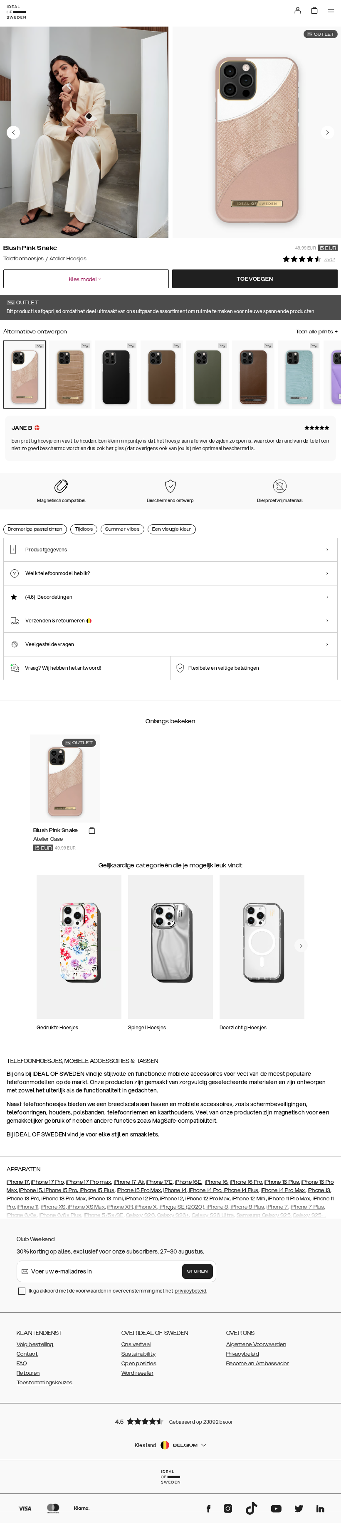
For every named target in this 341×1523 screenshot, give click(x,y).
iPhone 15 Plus (96, 1190)
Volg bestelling (35, 1344)
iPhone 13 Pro (23, 1199)
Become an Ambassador (257, 1363)
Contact (27, 1354)
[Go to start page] (16, 12)
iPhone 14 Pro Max (283, 1190)
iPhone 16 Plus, (282, 1182)
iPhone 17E (159, 1182)
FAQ (22, 1363)
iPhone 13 (319, 1190)
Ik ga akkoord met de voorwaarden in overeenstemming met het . (118, 1290)
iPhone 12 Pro (141, 1199)
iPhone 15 (30, 1190)
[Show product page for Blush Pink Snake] (24, 374)
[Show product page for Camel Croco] (70, 374)
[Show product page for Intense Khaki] (207, 374)
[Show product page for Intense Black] (116, 374)
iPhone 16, (217, 1182)
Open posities (138, 1363)
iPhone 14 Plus (240, 1190)
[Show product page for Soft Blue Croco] (299, 374)
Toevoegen (255, 279)
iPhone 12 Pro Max (207, 1199)
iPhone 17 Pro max (88, 1182)
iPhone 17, (18, 1182)
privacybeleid (190, 1290)
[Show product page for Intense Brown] (162, 374)
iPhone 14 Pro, (205, 1190)
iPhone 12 (171, 1199)
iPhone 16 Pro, (246, 1182)
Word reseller (137, 1373)
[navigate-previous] (301, 945)
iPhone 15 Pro (60, 1190)
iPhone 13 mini (106, 1199)
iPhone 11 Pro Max (289, 1199)
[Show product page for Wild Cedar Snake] (253, 374)
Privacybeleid (242, 1354)
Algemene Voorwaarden (256, 1344)
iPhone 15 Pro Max (139, 1190)
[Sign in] (297, 10)
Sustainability (138, 1354)
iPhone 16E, (188, 1182)
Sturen (197, 1271)
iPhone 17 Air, (129, 1182)
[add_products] (91, 830)
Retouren (28, 1373)
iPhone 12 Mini (249, 1199)
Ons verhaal (136, 1344)
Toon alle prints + (317, 332)
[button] (170, 1421)
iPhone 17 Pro (47, 1182)
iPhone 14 (174, 1190)
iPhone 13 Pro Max (63, 1199)
